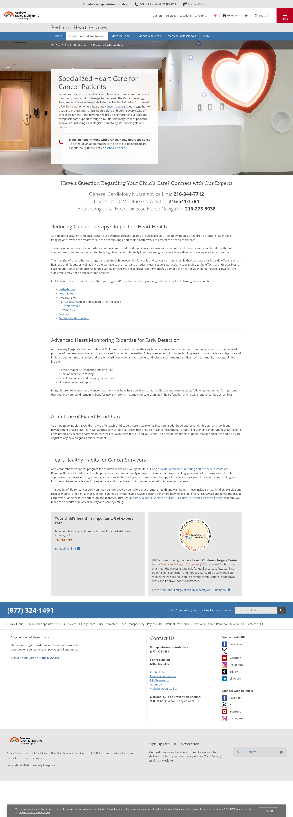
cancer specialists (116, 106)
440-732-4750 (93, 148)
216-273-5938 (200, 208)
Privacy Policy (81, 808)
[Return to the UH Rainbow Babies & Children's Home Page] (21, 15)
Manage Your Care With (35, 658)
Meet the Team (121, 36)
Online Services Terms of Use (53, 808)
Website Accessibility (163, 688)
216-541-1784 (184, 201)
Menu (285, 18)
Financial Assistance (163, 676)
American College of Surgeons (180, 564)
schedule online (116, 148)
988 (152, 701)
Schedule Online (196, 4)
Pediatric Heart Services (76, 44)
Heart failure (67, 293)
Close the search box (274, 15)
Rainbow (215, 15)
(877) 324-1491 (30, 610)
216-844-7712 (189, 194)
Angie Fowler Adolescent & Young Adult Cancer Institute (187, 469)
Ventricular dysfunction (74, 318)
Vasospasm (66, 314)
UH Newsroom (159, 680)
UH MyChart (233, 15)
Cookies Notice (106, 808)
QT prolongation (69, 306)
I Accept (268, 810)
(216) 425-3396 (159, 664)
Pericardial (66, 301)
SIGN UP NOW (246, 752)
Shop (246, 15)
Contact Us (157, 672)
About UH (156, 684)
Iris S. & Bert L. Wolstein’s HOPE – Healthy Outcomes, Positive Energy (178, 498)
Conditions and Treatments (86, 36)
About (58, 36)
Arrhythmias (67, 289)
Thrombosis (67, 310)
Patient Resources (149, 36)
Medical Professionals (182, 36)
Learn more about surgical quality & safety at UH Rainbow (189, 590)
